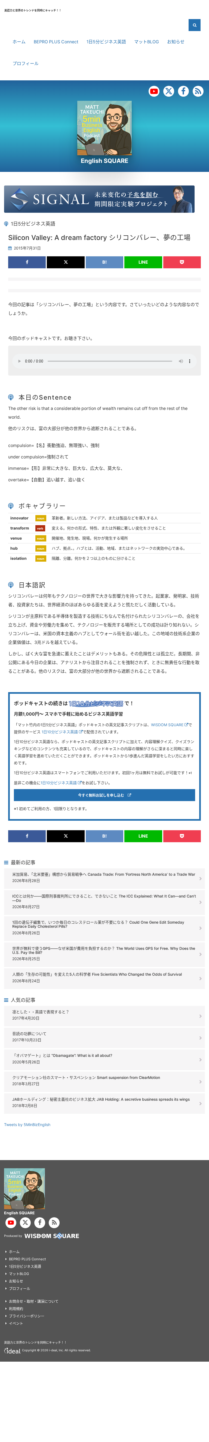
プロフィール (26, 63)
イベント (16, 1323)
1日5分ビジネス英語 (106, 41)
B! (104, 262)
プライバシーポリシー (26, 1316)
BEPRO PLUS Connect (56, 41)
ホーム (19, 41)
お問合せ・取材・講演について (34, 1301)
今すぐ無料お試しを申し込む (103, 795)
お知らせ (176, 41)
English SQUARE (104, 160)
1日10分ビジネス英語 (60, 732)
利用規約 (16, 1308)
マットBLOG (146, 41)
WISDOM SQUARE (168, 725)
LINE (143, 262)
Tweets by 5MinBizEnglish (27, 1124)
